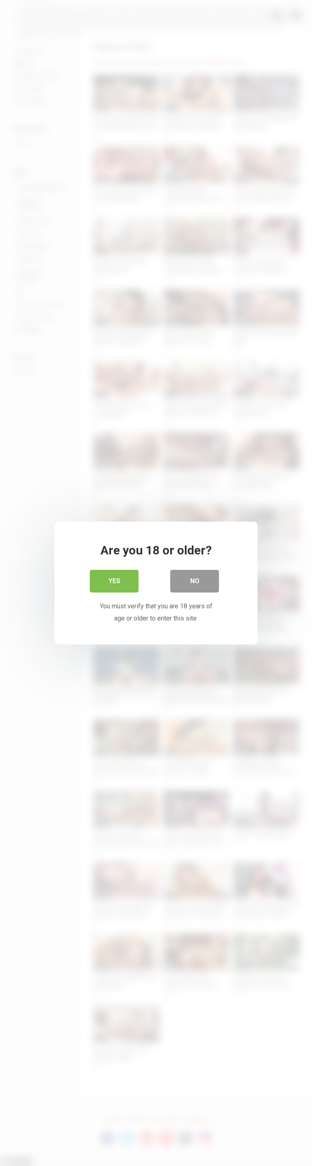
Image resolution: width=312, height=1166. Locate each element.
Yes (114, 581)
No (194, 581)
